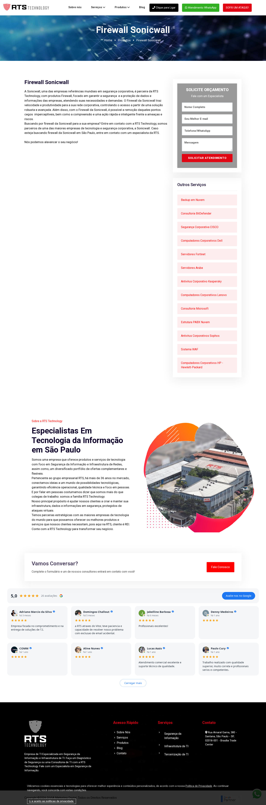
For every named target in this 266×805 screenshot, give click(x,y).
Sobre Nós (123, 732)
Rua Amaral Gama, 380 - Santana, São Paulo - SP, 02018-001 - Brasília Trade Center (221, 738)
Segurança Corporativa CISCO (199, 227)
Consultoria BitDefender (196, 213)
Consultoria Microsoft (194, 308)
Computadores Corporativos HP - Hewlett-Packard (202, 365)
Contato (121, 753)
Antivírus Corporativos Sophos (200, 335)
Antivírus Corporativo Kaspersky (201, 281)
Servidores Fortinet (193, 254)
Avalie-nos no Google (238, 595)
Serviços (96, 7)
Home (108, 40)
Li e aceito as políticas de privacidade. (51, 801)
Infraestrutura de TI (176, 746)
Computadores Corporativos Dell (201, 240)
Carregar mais (133, 683)
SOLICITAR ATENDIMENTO (207, 158)
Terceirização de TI (176, 754)
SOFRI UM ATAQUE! (237, 7)
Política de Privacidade (198, 786)
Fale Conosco (220, 567)
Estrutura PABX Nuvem (195, 322)
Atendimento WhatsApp (201, 7)
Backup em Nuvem (192, 200)
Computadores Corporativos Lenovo (204, 295)
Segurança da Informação (172, 736)
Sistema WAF (189, 349)
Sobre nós (74, 7)
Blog (142, 7)
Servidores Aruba (192, 268)
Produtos (120, 7)
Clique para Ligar (165, 7)
